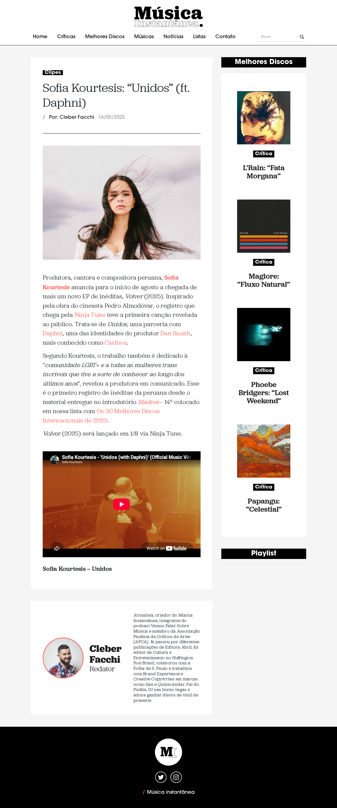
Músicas (144, 36)
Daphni (53, 333)
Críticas (66, 36)
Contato (225, 36)
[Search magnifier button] (302, 37)
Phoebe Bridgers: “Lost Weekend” (264, 392)
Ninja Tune (90, 315)
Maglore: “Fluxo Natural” (263, 280)
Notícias (173, 36)
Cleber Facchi (106, 653)
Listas (199, 36)
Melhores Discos (104, 36)
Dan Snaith (175, 333)
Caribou (116, 342)
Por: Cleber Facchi (71, 117)
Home (40, 36)
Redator (102, 668)
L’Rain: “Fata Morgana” (264, 172)
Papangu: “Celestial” (264, 505)
